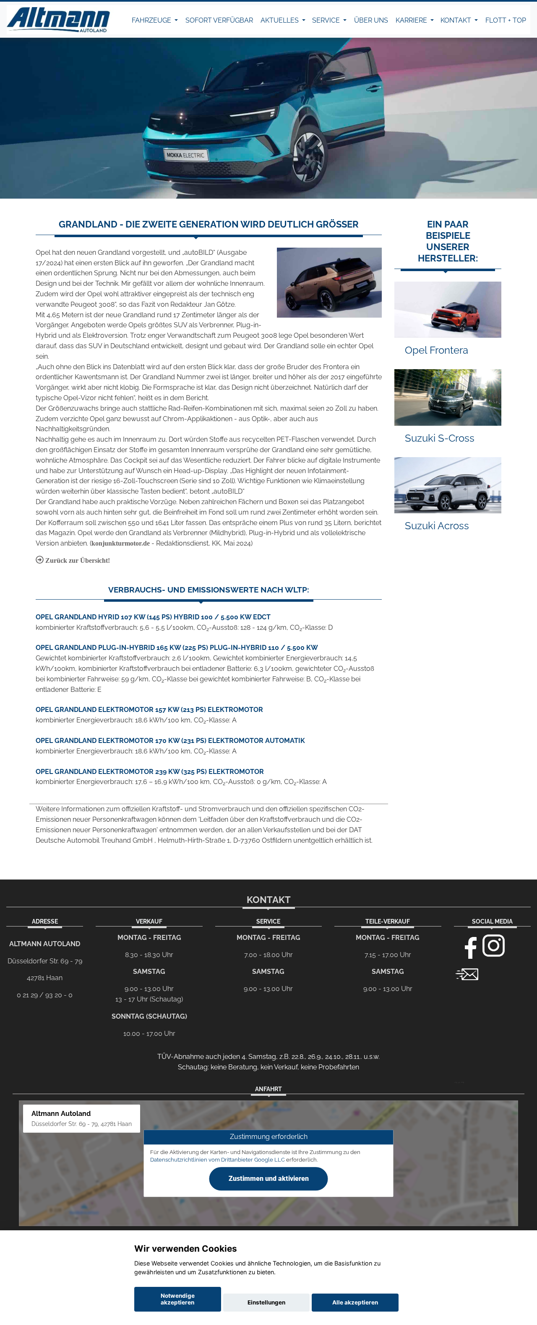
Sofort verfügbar (219, 20)
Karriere (412, 20)
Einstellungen (266, 1302)
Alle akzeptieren (355, 1302)
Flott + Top (505, 20)
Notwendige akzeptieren (178, 1299)
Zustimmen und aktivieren (269, 1179)
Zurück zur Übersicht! (77, 560)
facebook (467, 946)
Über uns (371, 20)
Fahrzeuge (152, 20)
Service (326, 20)
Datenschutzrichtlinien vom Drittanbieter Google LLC (217, 1160)
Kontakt (457, 20)
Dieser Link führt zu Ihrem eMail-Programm (467, 973)
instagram (494, 946)
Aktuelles (280, 20)
